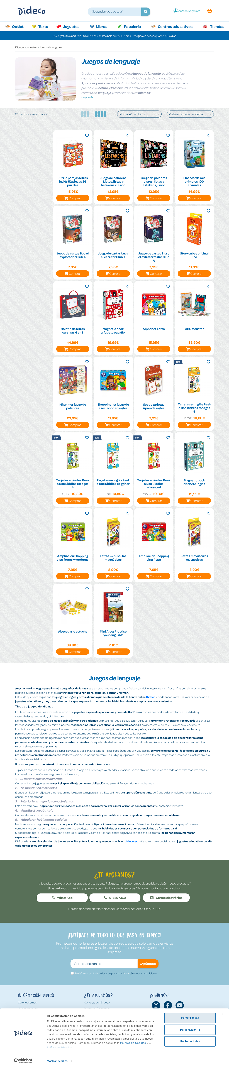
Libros (101, 26)
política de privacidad (111, 973)
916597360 (117, 898)
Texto (45, 26)
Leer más (87, 97)
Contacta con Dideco (97, 1002)
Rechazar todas (190, 1041)
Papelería (132, 26)
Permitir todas (190, 1017)
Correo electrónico (168, 898)
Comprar (75, 198)
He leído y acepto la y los (116, 973)
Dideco (19, 47)
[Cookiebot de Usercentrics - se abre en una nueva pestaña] (23, 1061)
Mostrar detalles (57, 1060)
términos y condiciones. (144, 973)
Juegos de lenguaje (50, 47)
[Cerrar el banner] (223, 1014)
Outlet (19, 26)
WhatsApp (65, 898)
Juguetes (70, 26)
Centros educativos (175, 26)
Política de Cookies (133, 1042)
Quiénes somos (27, 1002)
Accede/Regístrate (189, 11)
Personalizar (188, 1029)
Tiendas (216, 26)
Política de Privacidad (60, 1047)
